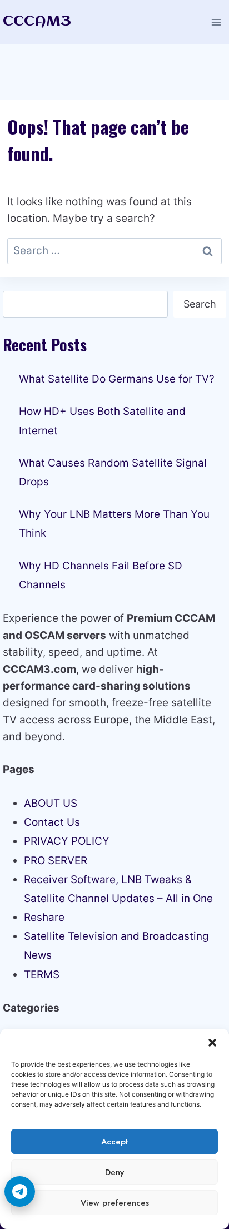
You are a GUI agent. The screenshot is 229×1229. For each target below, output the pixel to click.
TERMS (41, 974)
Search (199, 304)
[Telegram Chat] (19, 1191)
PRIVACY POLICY (66, 841)
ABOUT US (50, 803)
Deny (114, 1172)
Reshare (44, 917)
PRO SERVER (55, 860)
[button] (212, 1042)
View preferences (115, 1203)
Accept (114, 1142)
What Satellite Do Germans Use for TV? (117, 379)
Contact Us (52, 822)
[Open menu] (216, 22)
